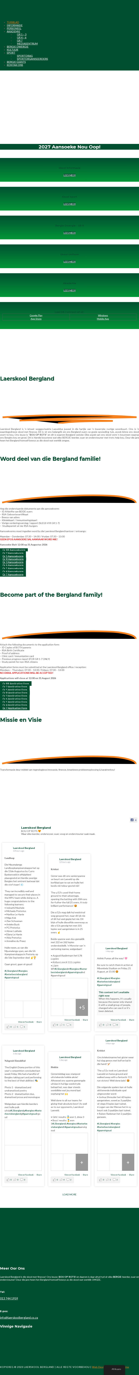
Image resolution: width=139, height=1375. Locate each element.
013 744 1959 (9, 1298)
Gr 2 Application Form (15, 686)
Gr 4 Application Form (15, 704)
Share (39, 1022)
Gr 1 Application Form (15, 701)
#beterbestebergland (16, 974)
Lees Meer (70, 261)
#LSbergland (11, 970)
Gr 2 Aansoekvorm (13, 552)
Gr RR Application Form (16, 683)
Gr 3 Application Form (15, 695)
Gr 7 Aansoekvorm (13, 574)
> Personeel (6, 1340)
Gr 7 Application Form (15, 707)
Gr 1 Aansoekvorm (13, 568)
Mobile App (103, 318)
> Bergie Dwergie (9, 1343)
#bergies (23, 970)
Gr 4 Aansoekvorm (13, 571)
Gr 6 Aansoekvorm (13, 565)
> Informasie (6, 1337)
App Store (36, 318)
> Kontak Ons (7, 1345)
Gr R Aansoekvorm (13, 559)
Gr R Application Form (15, 692)
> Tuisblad (5, 1334)
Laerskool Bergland (24, 847)
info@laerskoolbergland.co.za (19, 1317)
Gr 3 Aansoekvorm (13, 562)
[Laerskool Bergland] (10, 829)
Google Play (36, 315)
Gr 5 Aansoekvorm (13, 555)
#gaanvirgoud (12, 977)
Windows (103, 315)
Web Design (99, 1367)
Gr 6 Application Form (15, 698)
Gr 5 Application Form (15, 689)
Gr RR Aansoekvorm (14, 549)
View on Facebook (26, 1022)
